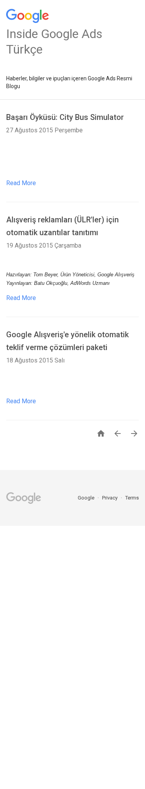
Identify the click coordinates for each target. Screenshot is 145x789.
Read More (21, 183)
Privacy (110, 498)
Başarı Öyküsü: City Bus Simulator (65, 117)
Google (87, 498)
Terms (132, 498)
